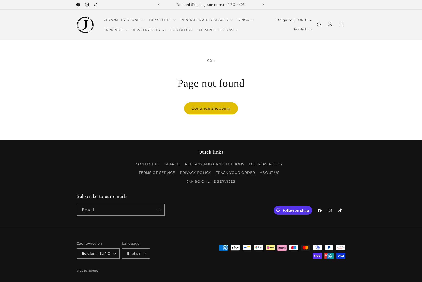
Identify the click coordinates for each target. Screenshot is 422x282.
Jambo (94, 270)
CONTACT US (148, 164)
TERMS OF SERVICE (157, 173)
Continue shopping (211, 108)
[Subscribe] (159, 210)
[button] (123, 20)
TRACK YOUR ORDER (235, 173)
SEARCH (172, 164)
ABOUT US (270, 173)
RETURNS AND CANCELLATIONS (214, 164)
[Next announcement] (263, 4)
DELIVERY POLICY (266, 164)
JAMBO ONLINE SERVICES (211, 181)
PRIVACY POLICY (195, 173)
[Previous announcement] (159, 4)
